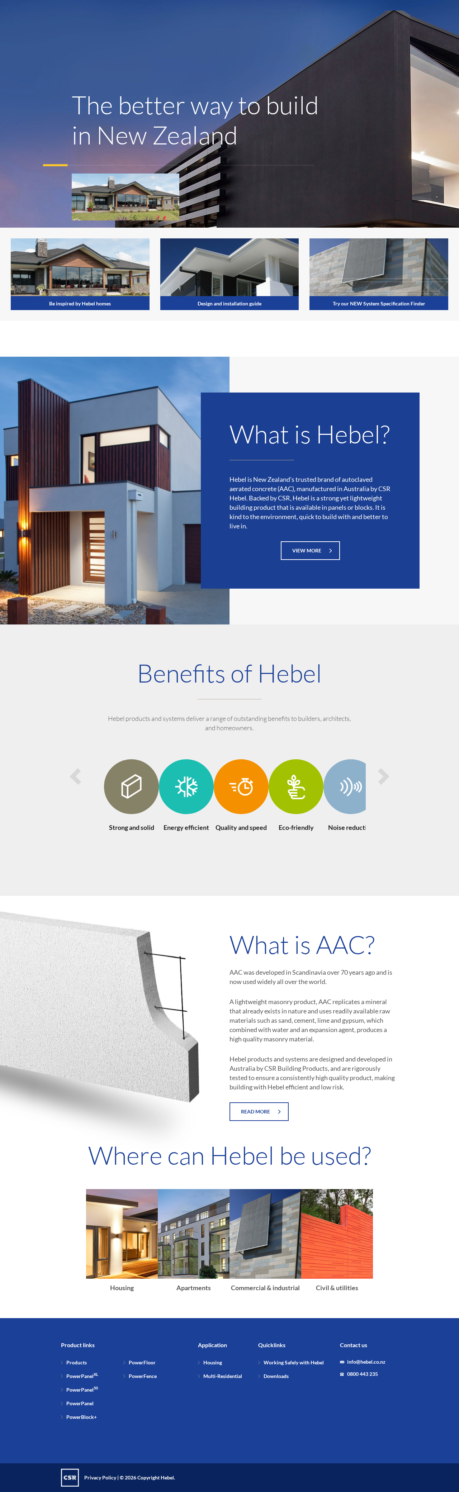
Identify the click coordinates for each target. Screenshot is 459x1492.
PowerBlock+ (81, 1417)
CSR (70, 1478)
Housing (212, 1362)
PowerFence (143, 1376)
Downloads (276, 1376)
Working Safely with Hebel (294, 1362)
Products (76, 1362)
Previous (75, 776)
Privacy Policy (100, 1477)
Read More (255, 1111)
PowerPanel (82, 1376)
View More (306, 550)
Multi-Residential (222, 1376)
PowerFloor (142, 1362)
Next (383, 776)
